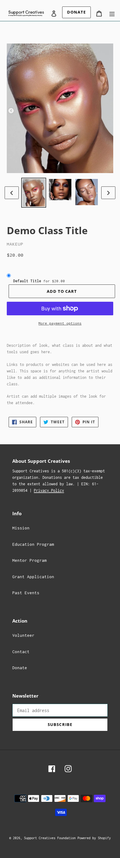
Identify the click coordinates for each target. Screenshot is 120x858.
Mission (21, 527)
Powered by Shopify (94, 838)
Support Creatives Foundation (51, 838)
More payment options (60, 323)
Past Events (25, 592)
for (39, 281)
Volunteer (23, 635)
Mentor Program (29, 560)
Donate (19, 667)
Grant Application (33, 576)
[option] (34, 192)
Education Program (33, 544)
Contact (21, 651)
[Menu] (112, 13)
